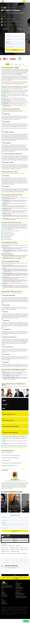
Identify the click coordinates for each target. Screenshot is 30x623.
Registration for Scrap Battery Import (21, 597)
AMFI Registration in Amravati (5, 551)
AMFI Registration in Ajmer (23, 547)
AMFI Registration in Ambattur (24, 549)
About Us (4, 577)
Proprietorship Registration (19, 588)
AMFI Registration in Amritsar (15, 551)
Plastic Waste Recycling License (20, 593)
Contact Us (8, 577)
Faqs (23, 64)
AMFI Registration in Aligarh (5, 549)
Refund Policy (25, 577)
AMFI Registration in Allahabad (14, 549)
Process (20, 64)
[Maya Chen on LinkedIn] (18, 479)
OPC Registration (18, 586)
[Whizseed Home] (2, 1)
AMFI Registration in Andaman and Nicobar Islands (8, 553)
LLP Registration (18, 584)
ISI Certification (3, 602)
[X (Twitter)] (14, 578)
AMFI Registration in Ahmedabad (14, 547)
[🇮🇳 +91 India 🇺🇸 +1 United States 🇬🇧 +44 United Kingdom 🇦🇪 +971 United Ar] (8, 42)
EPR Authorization (18, 592)
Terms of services (15, 577)
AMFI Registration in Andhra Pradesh (22, 553)
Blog (11, 577)
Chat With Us (15, 541)
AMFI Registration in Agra (4, 547)
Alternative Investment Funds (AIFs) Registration (8, 545)
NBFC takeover (19, 74)
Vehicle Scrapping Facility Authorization (21, 596)
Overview (7, 64)
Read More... (3, 588)
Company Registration (19, 583)
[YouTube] (15, 578)
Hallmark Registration (4, 603)
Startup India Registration (19, 587)
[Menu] (28, 1)
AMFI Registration (18, 545)
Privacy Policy (20, 577)
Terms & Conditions (16, 612)
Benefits (11, 64)
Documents (16, 64)
